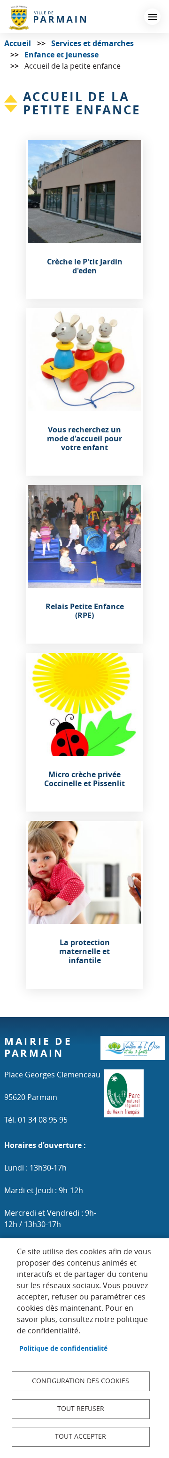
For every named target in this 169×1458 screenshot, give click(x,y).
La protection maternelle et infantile (84, 951)
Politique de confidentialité (63, 1348)
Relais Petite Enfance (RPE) (85, 611)
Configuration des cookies (80, 1381)
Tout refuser (80, 1408)
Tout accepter (80, 1436)
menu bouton (152, 16)
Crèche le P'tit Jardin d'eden (85, 266)
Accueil (17, 43)
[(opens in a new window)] (132, 1052)
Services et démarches (92, 43)
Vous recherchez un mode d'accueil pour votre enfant (84, 439)
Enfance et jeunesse (61, 54)
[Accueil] (47, 18)
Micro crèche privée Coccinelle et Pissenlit (84, 779)
